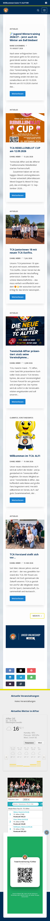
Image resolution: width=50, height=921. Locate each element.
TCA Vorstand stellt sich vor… (24, 556)
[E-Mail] (10, 684)
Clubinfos (14, 418)
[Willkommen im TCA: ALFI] (25, 435)
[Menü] (44, 10)
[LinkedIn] (10, 677)
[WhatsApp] (31, 677)
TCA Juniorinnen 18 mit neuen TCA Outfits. (23, 251)
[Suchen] (38, 10)
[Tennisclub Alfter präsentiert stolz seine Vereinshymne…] (25, 331)
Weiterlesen (18, 94)
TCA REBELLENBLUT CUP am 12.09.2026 (25, 149)
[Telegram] (20, 677)
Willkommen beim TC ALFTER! (16, 3)
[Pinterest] (31, 670)
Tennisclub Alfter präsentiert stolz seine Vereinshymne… (25, 354)
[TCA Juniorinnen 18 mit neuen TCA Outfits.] (25, 229)
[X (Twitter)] (20, 670)
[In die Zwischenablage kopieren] (20, 684)
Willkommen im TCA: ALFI (25, 455)
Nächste (36, 616)
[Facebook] (46, 3)
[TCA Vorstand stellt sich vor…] (25, 534)
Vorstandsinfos (26, 418)
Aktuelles (14, 29)
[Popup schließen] (47, 832)
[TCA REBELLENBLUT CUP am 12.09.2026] (25, 127)
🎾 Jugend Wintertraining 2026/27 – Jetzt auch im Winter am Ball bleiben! (25, 37)
